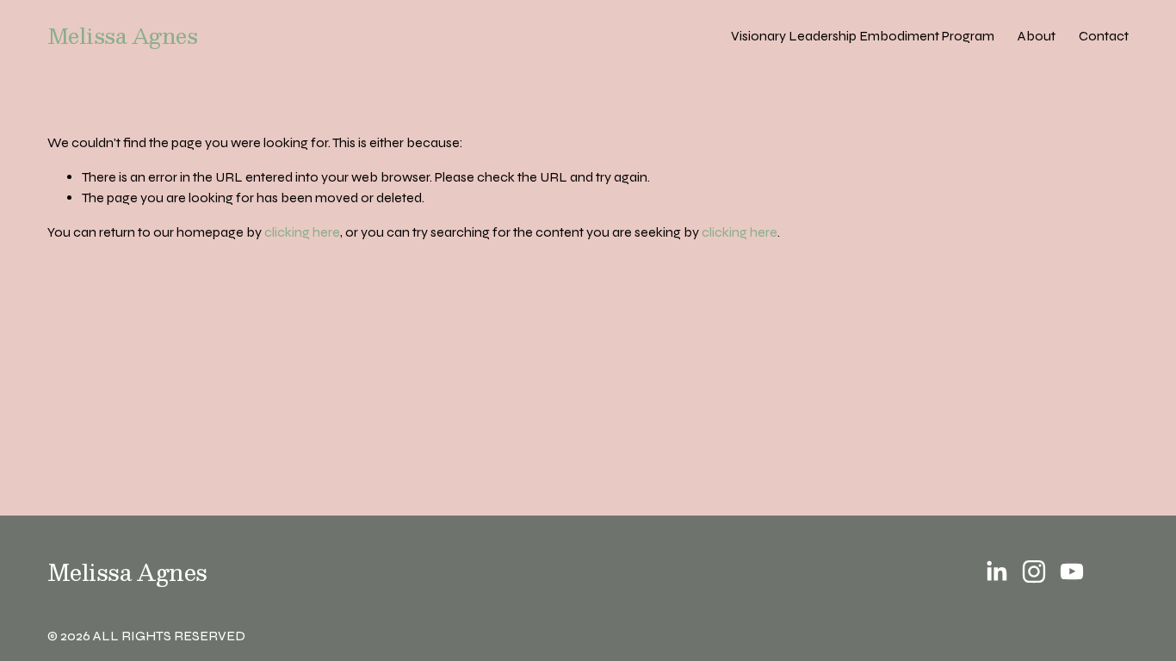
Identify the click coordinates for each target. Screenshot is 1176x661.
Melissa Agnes (122, 35)
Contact (1104, 36)
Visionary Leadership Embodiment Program (862, 36)
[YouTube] (1072, 571)
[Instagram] (1034, 571)
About (1036, 36)
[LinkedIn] (996, 571)
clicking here (302, 232)
